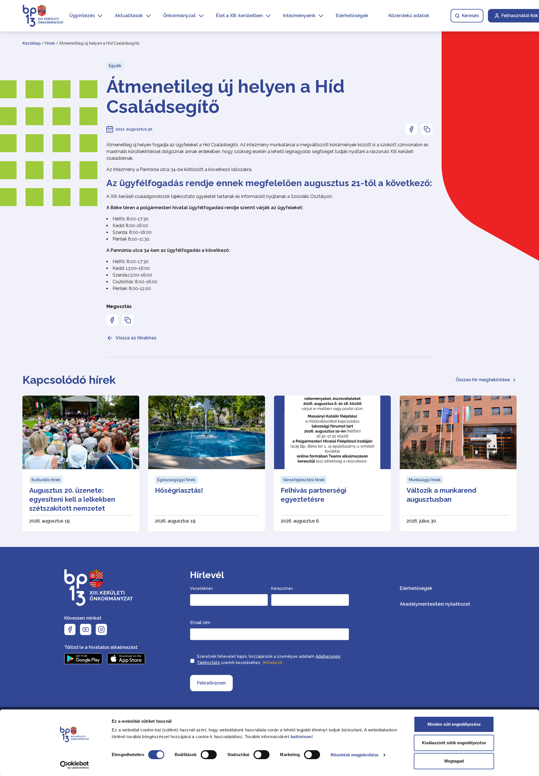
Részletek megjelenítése (354, 754)
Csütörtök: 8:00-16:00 (135, 281)
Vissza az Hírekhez (136, 338)
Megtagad (454, 761)
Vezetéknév (201, 588)
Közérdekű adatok (409, 15)
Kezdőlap (31, 43)
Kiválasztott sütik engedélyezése (454, 742)
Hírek (50, 43)
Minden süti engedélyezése (454, 724)
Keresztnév (282, 588)
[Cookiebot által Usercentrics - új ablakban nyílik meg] (74, 765)
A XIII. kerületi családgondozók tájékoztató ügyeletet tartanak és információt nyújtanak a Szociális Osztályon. (219, 196)
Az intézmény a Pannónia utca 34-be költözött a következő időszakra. (179, 169)
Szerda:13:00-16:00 (132, 275)
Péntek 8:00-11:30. (131, 239)
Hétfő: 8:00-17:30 (131, 219)
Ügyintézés (82, 15)
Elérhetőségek (352, 15)
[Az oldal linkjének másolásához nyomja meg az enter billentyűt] (427, 129)
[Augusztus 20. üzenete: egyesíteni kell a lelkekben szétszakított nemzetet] (80, 463)
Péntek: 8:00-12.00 (132, 288)
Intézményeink (299, 15)
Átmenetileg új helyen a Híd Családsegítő (225, 96)
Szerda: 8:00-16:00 (132, 232)
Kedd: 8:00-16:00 (130, 225)
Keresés (470, 15)
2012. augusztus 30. (134, 129)
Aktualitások (129, 15)
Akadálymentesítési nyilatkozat (435, 604)
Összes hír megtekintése (483, 379)
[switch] (209, 754)
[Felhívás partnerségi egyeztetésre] (332, 463)
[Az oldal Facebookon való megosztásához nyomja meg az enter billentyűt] (411, 129)
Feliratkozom (211, 683)
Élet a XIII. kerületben (239, 15)
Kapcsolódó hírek (69, 379)
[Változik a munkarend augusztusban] (458, 463)
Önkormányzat (179, 15)
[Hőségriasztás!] (206, 463)
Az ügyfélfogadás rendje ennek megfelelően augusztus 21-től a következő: (269, 183)
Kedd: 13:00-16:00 (131, 268)
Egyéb (115, 65)
